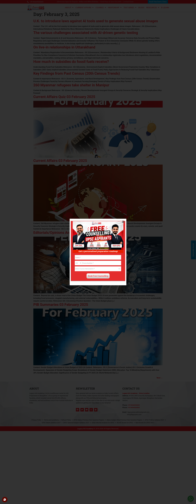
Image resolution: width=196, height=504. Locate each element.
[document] (98, 252)
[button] (123, 222)
